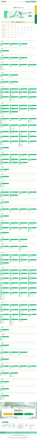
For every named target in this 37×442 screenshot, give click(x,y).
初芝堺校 (21, 284)
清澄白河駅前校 (13, 126)
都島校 (30, 281)
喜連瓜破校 (3, 279)
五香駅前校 (3, 113)
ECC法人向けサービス (24, 432)
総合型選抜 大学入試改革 (21, 426)
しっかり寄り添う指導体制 (4, 425)
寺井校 (30, 193)
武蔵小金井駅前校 (22, 126)
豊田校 (3, 229)
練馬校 (3, 142)
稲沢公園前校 (13, 224)
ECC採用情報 (28, 432)
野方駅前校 (21, 139)
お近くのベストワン (31, 426)
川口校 (12, 90)
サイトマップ (26, 0)
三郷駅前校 (21, 98)
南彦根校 (21, 249)
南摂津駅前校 (31, 284)
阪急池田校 (3, 271)
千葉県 (21, 27)
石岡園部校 (3, 69)
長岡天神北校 (31, 261)
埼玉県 (18, 27)
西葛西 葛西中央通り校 (5, 123)
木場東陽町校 (13, 128)
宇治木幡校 (3, 256)
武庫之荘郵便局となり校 (14, 306)
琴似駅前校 (21, 45)
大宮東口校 (12, 93)
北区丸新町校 (13, 229)
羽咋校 (12, 196)
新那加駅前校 (13, 210)
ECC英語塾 (20, 432)
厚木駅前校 (12, 157)
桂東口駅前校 (13, 261)
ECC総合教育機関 (8, 432)
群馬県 (15, 27)
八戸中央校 (3, 52)
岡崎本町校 (21, 224)
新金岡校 (12, 284)
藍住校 (3, 367)
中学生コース (10, 425)
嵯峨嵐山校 (12, 256)
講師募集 (35, 0)
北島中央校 (12, 367)
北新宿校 (21, 134)
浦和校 (3, 93)
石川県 (15, 29)
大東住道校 (12, 289)
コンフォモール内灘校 (14, 193)
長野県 (8, 29)
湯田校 (3, 360)
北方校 (3, 224)
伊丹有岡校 (21, 306)
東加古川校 (31, 306)
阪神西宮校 (12, 322)
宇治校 (3, 258)
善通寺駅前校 (4, 374)
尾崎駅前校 (31, 289)
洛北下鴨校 (31, 256)
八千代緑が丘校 (13, 113)
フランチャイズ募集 (29, 0)
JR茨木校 (12, 271)
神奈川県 (28, 27)
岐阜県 (21, 29)
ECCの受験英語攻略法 (21, 425)
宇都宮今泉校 (13, 76)
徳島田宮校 (21, 367)
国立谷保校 (3, 126)
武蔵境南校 (31, 142)
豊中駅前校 (21, 289)
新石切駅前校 (4, 297)
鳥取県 (8, 34)
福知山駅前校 (4, 264)
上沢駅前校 (3, 317)
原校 (21, 229)
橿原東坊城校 (4, 331)
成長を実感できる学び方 (4, 426)
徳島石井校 (31, 367)
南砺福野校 (3, 186)
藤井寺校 (12, 294)
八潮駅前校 (31, 98)
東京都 (25, 27)
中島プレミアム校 (32, 276)
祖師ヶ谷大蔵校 (32, 134)
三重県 (31, 29)
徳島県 (18, 34)
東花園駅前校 (4, 294)
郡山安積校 (21, 59)
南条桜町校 (3, 203)
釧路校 (12, 45)
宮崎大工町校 (4, 397)
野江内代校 (31, 279)
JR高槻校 (3, 289)
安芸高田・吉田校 (4, 353)
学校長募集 (33, 0)
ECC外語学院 (16, 432)
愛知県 (28, 29)
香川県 (21, 34)
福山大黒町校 (13, 353)
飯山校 (12, 374)
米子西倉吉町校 (4, 346)
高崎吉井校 (12, 83)
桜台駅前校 (3, 144)
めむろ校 (3, 45)
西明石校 (3, 306)
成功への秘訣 (20, 428)
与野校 (3, 95)
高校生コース (10, 426)
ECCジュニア (12, 432)
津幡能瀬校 (21, 193)
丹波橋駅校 (21, 261)
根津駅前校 (21, 144)
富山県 (11, 29)
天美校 (21, 294)
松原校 (3, 98)
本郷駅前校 (31, 229)
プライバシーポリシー (32, 429)
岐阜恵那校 (3, 210)
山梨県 (31, 27)
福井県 (18, 29)
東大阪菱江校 (4, 299)
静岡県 (25, 29)
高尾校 (12, 142)
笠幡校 (21, 90)
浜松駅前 (3, 217)
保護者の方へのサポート (32, 425)
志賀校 (3, 196)
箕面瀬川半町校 (32, 294)
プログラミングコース (15, 425)
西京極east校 (13, 258)
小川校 (30, 126)
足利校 (3, 76)
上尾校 (3, 90)
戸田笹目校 (12, 98)
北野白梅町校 (22, 256)
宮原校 (21, 93)
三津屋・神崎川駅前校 (5, 284)
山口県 (15, 34)
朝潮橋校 (21, 279)
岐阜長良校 (21, 210)
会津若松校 (3, 59)
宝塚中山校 (3, 322)
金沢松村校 (3, 193)
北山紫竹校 (21, 258)
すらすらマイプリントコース (15, 426)
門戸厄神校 (12, 324)
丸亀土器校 (12, 376)
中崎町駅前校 (31, 271)
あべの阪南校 (22, 271)
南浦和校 (31, 93)
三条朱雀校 (3, 261)
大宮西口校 (12, 95)
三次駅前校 (21, 353)
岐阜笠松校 (31, 210)
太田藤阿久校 (4, 83)
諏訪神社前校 (4, 390)
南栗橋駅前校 (31, 90)
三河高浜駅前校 (32, 224)
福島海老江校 (13, 279)
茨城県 (8, 27)
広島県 (11, 34)
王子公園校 (12, 317)
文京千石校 (21, 142)
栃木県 (11, 27)
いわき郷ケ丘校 (13, 59)
